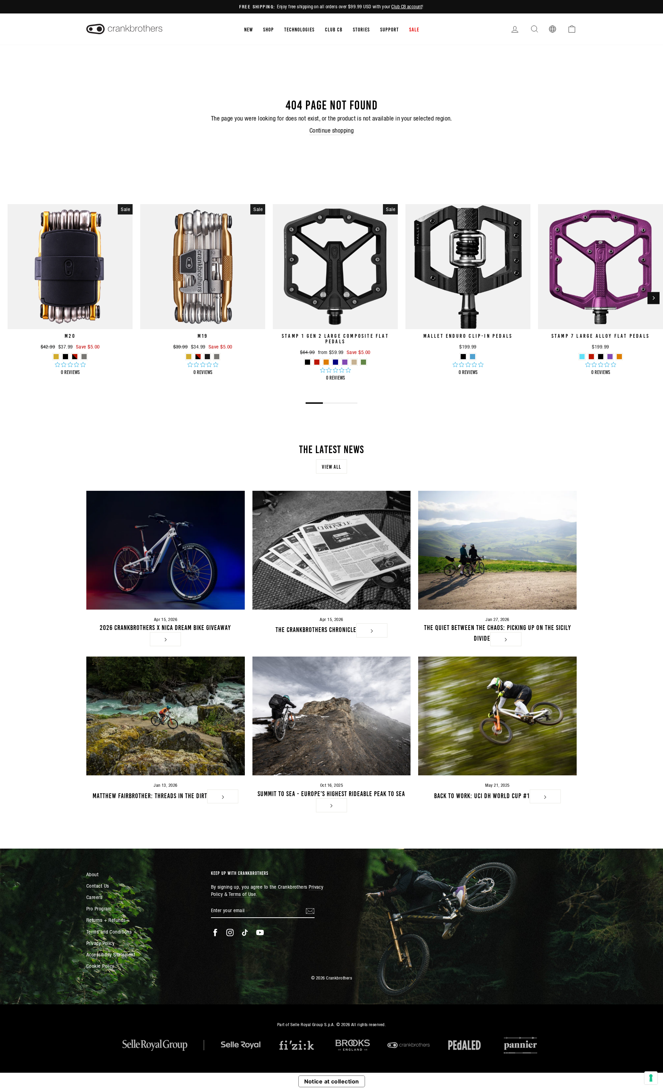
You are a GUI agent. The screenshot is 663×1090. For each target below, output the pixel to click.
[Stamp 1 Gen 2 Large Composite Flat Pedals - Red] (317, 362)
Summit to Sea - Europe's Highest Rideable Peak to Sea (331, 793)
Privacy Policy (100, 943)
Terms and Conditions (109, 932)
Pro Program (99, 908)
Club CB (334, 29)
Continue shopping (331, 130)
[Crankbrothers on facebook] (215, 932)
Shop (268, 29)
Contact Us (97, 886)
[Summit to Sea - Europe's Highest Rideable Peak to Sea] (331, 716)
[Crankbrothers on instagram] (230, 932)
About (92, 874)
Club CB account (406, 6)
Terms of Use (242, 894)
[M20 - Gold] (56, 356)
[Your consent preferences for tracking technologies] (650, 1077)
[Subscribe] (310, 910)
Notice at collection (331, 1081)
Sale (414, 29)
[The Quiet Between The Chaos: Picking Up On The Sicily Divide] (497, 550)
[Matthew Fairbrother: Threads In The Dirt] (165, 716)
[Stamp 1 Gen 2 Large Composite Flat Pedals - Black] (307, 362)
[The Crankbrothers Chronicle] (331, 550)
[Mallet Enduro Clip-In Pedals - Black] (463, 356)
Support (389, 29)
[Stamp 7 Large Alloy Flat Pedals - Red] (591, 356)
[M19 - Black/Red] (198, 356)
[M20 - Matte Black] (65, 356)
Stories (361, 29)
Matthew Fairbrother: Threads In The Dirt (150, 795)
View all (331, 466)
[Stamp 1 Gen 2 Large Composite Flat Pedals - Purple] (345, 362)
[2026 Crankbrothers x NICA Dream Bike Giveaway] (165, 550)
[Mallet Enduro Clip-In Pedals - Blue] (472, 356)
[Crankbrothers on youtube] (260, 932)
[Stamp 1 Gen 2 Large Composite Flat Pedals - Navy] (335, 362)
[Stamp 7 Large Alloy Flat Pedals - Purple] (610, 356)
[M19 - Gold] (188, 356)
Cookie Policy (100, 966)
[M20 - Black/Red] (74, 356)
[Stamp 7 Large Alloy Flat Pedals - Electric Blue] (582, 356)
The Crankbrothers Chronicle (316, 628)
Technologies (299, 29)
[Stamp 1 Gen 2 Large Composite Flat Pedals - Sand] (354, 362)
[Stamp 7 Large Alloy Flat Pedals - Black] (600, 356)
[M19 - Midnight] (207, 356)
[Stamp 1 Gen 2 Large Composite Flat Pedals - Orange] (326, 362)
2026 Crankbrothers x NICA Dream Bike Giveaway (165, 626)
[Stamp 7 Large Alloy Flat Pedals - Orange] (619, 356)
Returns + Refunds (106, 920)
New (248, 29)
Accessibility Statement (110, 954)
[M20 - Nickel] (84, 356)
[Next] (653, 298)
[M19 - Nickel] (216, 356)
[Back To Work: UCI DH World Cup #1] (497, 716)
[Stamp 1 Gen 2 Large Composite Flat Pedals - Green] (363, 362)
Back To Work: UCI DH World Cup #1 (482, 795)
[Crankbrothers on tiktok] (245, 932)
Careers (94, 897)
